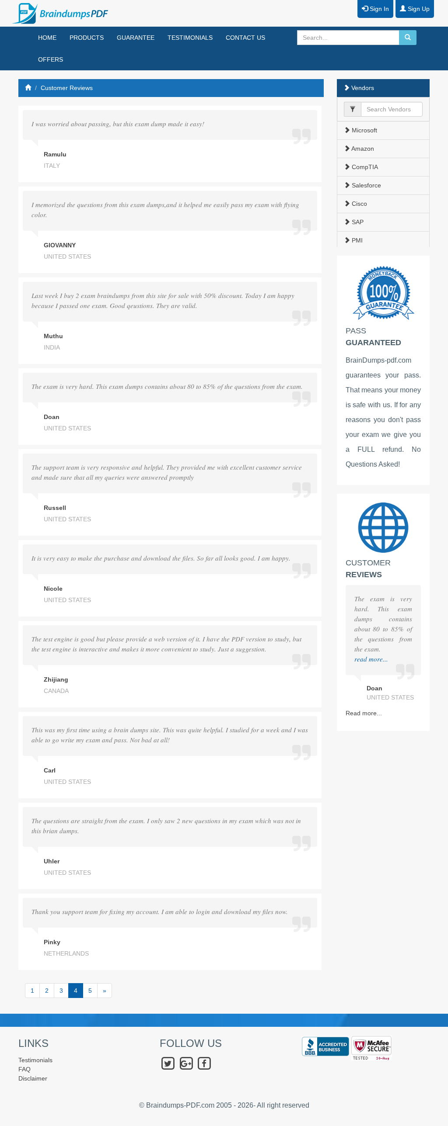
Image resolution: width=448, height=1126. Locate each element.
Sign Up (418, 8)
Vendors (362, 87)
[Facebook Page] (204, 1063)
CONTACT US (245, 37)
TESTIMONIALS (190, 37)
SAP (357, 221)
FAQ (24, 1069)
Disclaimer (32, 1078)
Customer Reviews (67, 87)
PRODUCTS (87, 37)
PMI (356, 240)
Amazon (362, 148)
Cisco (358, 203)
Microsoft (363, 130)
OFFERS (50, 59)
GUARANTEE (135, 37)
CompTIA (364, 166)
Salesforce (365, 185)
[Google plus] (186, 1063)
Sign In (378, 8)
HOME (47, 37)
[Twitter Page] (168, 1063)
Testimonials (35, 1060)
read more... (371, 659)
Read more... (364, 713)
